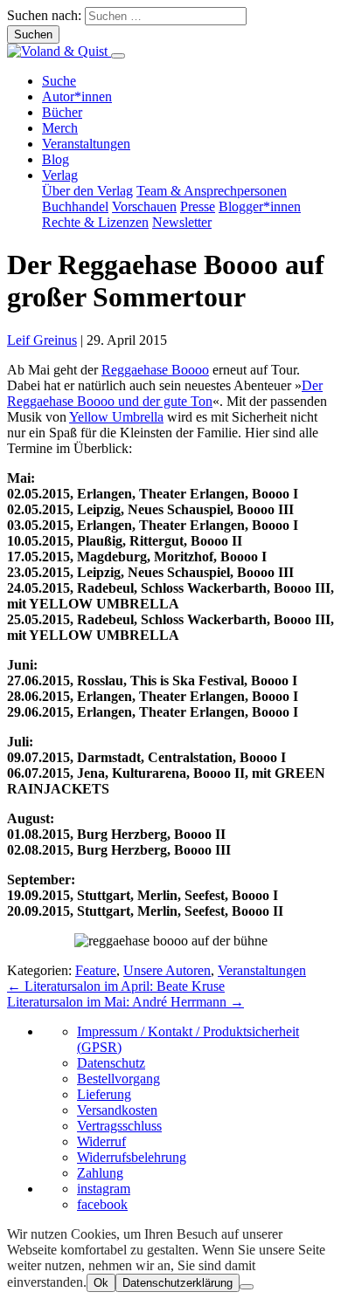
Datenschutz (111, 1062)
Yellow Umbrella (116, 416)
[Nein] (247, 1286)
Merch (60, 127)
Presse (197, 206)
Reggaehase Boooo (155, 369)
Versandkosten (117, 1110)
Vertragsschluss (119, 1125)
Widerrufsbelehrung (131, 1157)
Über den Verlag (87, 190)
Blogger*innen (260, 206)
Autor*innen (77, 96)
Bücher (62, 112)
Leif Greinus (42, 340)
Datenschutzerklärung (177, 1282)
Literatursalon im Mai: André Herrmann (125, 1001)
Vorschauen (144, 206)
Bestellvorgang (118, 1078)
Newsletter (182, 222)
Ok (101, 1282)
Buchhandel (75, 206)
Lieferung (104, 1094)
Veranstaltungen (86, 143)
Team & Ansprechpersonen (211, 190)
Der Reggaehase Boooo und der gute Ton (165, 393)
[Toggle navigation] (118, 55)
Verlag (60, 175)
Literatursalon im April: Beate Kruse (116, 986)
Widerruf (101, 1141)
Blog (55, 159)
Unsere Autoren (167, 970)
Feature (95, 970)
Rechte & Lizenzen (95, 222)
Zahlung (100, 1172)
